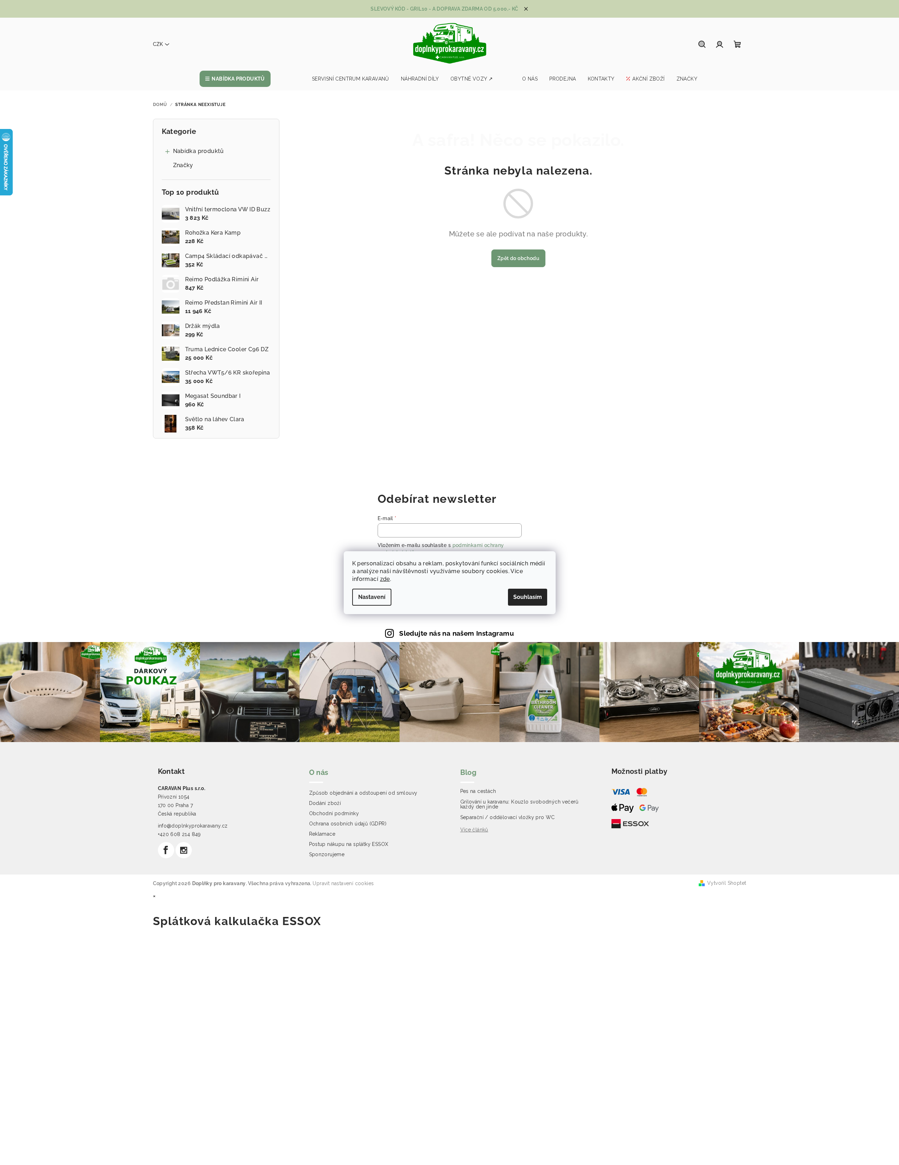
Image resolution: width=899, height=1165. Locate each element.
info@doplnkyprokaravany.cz (193, 826)
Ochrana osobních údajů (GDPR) (348, 823)
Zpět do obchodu (518, 258)
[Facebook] (166, 850)
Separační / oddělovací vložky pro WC (507, 817)
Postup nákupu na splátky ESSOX (349, 844)
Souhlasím (527, 597)
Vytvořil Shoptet (726, 883)
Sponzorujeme (327, 854)
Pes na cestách (478, 791)
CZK (158, 44)
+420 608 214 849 (179, 834)
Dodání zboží (325, 803)
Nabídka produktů (198, 151)
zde (385, 579)
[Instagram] (184, 850)
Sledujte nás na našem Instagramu (456, 633)
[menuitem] (235, 79)
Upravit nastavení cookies (343, 883)
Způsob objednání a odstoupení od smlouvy (363, 793)
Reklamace (322, 834)
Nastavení (371, 597)
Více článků (474, 829)
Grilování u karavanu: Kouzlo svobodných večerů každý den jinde (519, 804)
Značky (183, 165)
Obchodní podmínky (334, 813)
